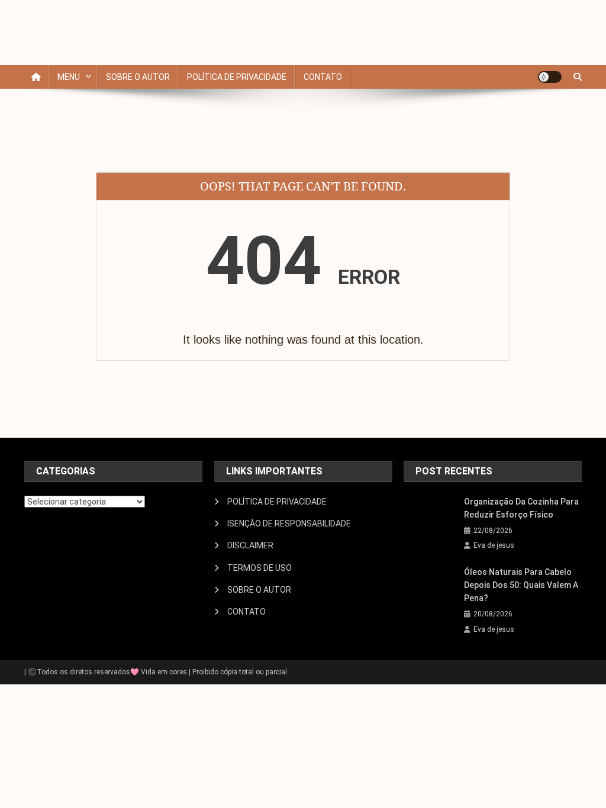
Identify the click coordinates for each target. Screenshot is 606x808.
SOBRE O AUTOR (138, 77)
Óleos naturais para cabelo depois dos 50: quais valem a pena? (521, 585)
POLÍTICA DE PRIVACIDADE (236, 77)
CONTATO (323, 77)
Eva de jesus (493, 545)
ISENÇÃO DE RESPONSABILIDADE (289, 523)
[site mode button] (550, 77)
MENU (68, 77)
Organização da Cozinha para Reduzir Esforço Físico (521, 508)
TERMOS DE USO (259, 568)
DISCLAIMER (250, 545)
